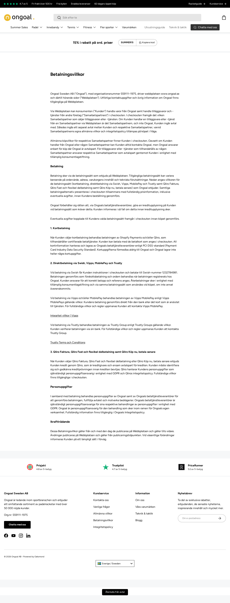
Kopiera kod (148, 42)
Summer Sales (19, 27)
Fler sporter (107, 27)
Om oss (139, 500)
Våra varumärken (145, 506)
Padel (35, 27)
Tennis (71, 27)
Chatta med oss (17, 524)
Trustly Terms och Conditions (67, 342)
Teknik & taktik (178, 27)
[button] (224, 17)
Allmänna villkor (102, 513)
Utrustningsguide (154, 27)
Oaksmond (39, 556)
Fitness (87, 27)
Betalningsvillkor (103, 520)
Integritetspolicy (103, 527)
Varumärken (129, 27)
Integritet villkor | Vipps (64, 315)
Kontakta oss (101, 500)
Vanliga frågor (101, 506)
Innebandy (53, 27)
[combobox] (127, 17)
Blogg (138, 520)
